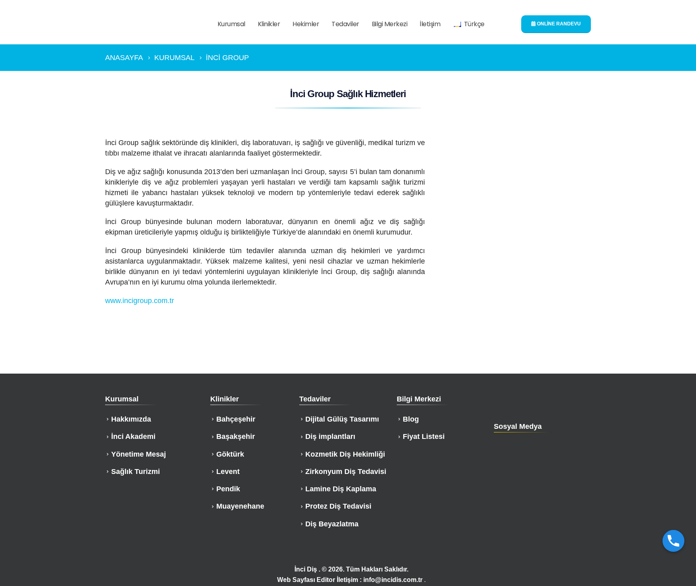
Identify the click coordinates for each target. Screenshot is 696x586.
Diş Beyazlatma (331, 524)
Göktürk (230, 454)
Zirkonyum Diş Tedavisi (345, 472)
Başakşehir (235, 436)
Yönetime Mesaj (138, 454)
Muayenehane (240, 506)
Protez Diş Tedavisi (338, 506)
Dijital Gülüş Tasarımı (342, 419)
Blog (411, 419)
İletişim (430, 24)
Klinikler (269, 24)
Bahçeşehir (235, 419)
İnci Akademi (133, 436)
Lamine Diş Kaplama (340, 489)
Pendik (228, 489)
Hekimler (305, 24)
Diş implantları (330, 436)
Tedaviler (345, 24)
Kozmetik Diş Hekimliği (345, 454)
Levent (228, 472)
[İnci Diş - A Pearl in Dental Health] (151, 24)
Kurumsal (231, 24)
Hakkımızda (131, 419)
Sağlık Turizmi (135, 472)
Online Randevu (558, 24)
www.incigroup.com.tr (139, 301)
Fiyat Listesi (424, 436)
